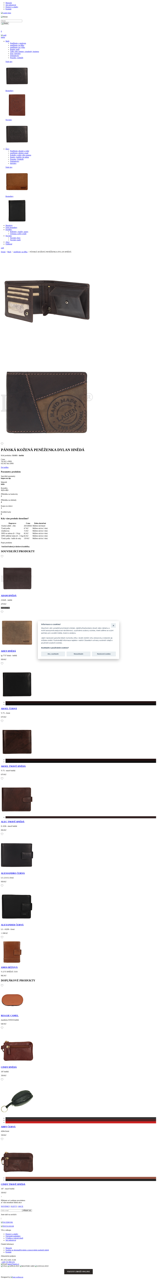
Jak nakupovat (11, 5)
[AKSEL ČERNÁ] (17, 698)
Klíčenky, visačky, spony (19, 232)
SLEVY (14, 1206)
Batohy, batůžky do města (19, 157)
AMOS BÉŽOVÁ (9, 967)
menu (3, 37)
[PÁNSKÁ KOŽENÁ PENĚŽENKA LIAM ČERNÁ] (17, 87)
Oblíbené (9, 244)
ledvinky (13, 163)
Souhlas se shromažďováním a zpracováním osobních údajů (27, 1250)
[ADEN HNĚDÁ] (17, 647)
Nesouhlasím (78, 654)
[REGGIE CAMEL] (12, 1011)
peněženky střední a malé (19, 153)
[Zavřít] (113, 625)
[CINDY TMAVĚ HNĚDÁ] (17, 1174)
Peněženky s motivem (18, 43)
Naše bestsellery (11, 227)
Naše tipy (9, 62)
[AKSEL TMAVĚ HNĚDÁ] (17, 756)
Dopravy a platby (12, 7)
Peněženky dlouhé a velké (19, 151)
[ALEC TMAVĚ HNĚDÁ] (17, 813)
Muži (7, 41)
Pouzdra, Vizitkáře (17, 159)
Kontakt (8, 9)
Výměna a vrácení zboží (14, 1238)
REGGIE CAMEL (10, 1015)
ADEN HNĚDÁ (8, 651)
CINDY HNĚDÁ (9, 1067)
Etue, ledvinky (15, 54)
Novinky (9, 120)
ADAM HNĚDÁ (8, 595)
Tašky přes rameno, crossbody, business (24, 51)
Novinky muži (15, 240)
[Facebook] (7, 1222)
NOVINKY (5, 1206)
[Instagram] (7, 1226)
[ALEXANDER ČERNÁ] (17, 920)
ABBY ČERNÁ (8, 1127)
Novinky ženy (15, 238)
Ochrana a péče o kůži (18, 234)
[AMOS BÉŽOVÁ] (12, 963)
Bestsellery (9, 91)
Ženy (7, 149)
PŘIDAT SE (27, 1210)
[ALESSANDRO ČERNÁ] (17, 869)
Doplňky (9, 230)
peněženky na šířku (17, 45)
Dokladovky (14, 56)
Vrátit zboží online (78, 1272)
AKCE (20, 1206)
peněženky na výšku (17, 47)
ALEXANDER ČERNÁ (12, 925)
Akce (7, 242)
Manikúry (9, 225)
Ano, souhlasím (53, 654)
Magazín (9, 3)
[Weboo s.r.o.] (17, 1277)
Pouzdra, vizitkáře (16, 58)
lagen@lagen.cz (13, 1264)
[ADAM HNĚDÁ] (17, 591)
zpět (2, 248)
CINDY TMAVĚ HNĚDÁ (13, 1184)
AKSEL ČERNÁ (9, 708)
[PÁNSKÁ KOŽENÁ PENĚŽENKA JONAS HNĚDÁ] (17, 116)
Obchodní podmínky (13, 1236)
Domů (3, 252)
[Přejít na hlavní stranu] (6, 13)
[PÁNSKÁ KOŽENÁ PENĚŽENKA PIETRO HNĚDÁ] (17, 192)
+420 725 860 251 (8, 1262)
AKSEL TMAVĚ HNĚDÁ (13, 766)
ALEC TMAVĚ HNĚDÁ (12, 821)
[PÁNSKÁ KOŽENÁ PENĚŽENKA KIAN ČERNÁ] (17, 222)
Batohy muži (14, 49)
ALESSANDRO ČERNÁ (13, 873)
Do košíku (5, 467)
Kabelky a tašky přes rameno (20, 155)
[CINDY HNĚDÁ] (17, 1063)
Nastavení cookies (104, 654)
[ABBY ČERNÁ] (17, 1114)
